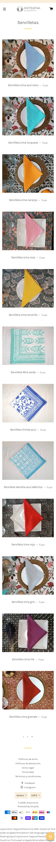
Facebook (29, 783)
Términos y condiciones (28, 776)
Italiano (20, 795)
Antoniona (32, 802)
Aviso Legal (28, 767)
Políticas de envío (28, 759)
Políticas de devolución (28, 763)
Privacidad (28, 772)
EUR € (34, 795)
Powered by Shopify (28, 806)
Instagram (30, 787)
